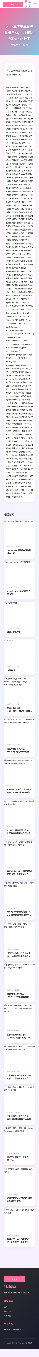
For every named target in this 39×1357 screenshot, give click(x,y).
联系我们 (7, 1315)
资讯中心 (7, 1311)
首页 (5, 1307)
